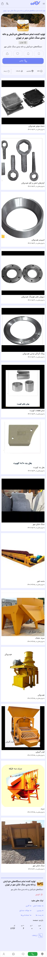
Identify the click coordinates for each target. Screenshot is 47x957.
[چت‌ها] (32, 954)
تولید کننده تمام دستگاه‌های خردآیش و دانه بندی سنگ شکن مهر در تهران (24, 11)
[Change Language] (7, 3)
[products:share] (7, 54)
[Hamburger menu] (44, 3)
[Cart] (2, 3)
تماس (21, 60)
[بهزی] (35, 3)
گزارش (37, 881)
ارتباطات (34, 922)
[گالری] (13, 954)
